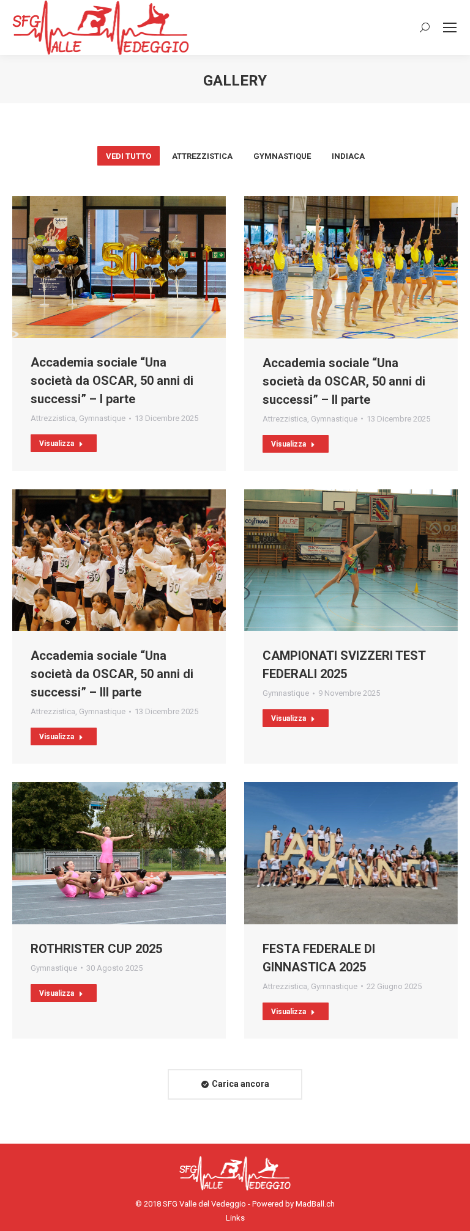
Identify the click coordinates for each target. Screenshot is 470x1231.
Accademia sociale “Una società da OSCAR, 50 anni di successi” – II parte (344, 381)
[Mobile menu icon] (450, 27)
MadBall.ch (315, 1203)
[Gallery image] (119, 267)
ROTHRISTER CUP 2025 (96, 948)
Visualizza (56, 443)
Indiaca (348, 156)
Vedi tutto (128, 156)
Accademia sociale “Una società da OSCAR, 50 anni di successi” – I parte (112, 380)
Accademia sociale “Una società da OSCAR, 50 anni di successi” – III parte (112, 674)
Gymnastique (282, 156)
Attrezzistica (202, 156)
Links (235, 1217)
